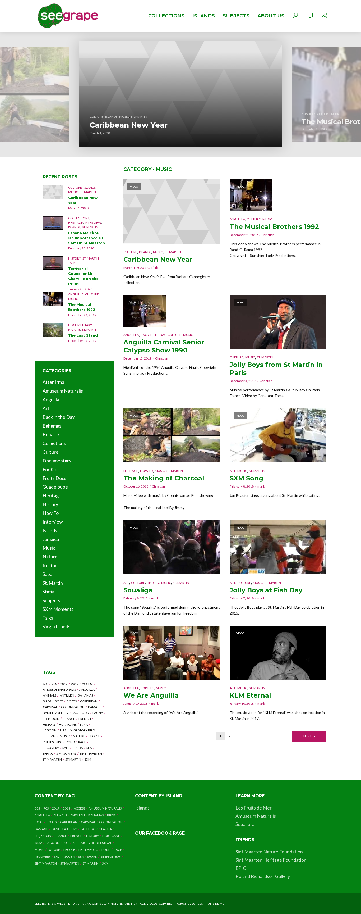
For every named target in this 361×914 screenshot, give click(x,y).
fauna (97, 713)
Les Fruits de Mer (253, 808)
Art (232, 471)
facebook (80, 713)
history (49, 724)
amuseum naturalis (59, 690)
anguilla (87, 690)
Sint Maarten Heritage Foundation (271, 860)
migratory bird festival (92, 843)
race (82, 742)
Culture (75, 187)
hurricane (68, 724)
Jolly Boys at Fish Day (266, 590)
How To (146, 471)
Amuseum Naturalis (255, 816)
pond (70, 742)
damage (94, 707)
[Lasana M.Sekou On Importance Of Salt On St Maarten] (53, 223)
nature (79, 736)
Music (124, 117)
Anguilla (76, 294)
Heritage (75, 223)
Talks (72, 263)
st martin (73, 759)
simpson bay (66, 754)
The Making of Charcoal (163, 478)
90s (54, 684)
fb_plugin (51, 719)
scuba (78, 748)
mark (261, 486)
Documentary (80, 325)
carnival (50, 707)
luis (63, 730)
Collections (166, 16)
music (65, 736)
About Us (270, 16)
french (84, 719)
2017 (64, 684)
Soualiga (137, 590)
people (94, 736)
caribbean (89, 701)
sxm (88, 759)
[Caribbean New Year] (180, 94)
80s (45, 684)
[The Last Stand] (53, 330)
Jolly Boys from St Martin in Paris (276, 368)
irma (84, 724)
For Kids (147, 688)
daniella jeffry (55, 713)
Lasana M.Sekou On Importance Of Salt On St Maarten (86, 238)
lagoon (50, 730)
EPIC (240, 868)
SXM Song (246, 478)
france (69, 719)
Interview (93, 223)
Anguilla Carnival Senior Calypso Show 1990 (163, 346)
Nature (74, 329)
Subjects (236, 16)
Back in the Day (153, 335)
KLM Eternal (250, 695)
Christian (153, 268)
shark (48, 754)
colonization (73, 707)
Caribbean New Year (129, 124)
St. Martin (139, 117)
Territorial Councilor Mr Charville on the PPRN (83, 276)
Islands (203, 16)
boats (72, 701)
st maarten (52, 759)
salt (65, 748)
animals (49, 695)
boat (59, 701)
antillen (67, 695)
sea (89, 748)
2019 (74, 684)
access (87, 684)
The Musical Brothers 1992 (81, 307)
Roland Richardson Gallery (262, 876)
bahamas (85, 695)
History (74, 258)
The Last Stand (83, 335)
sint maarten (91, 754)
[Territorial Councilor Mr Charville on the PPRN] (53, 263)
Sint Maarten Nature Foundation (269, 851)
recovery (51, 748)
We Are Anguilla (151, 695)
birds (47, 701)
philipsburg (52, 742)
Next (307, 736)
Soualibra (244, 824)
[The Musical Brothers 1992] (53, 299)
